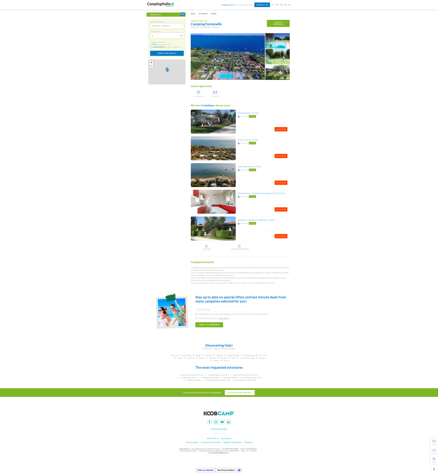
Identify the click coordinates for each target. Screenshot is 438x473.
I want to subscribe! (209, 325)
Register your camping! (239, 392)
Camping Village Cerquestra (218, 375)
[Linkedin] (228, 422)
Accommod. (203, 14)
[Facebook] (209, 422)
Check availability (167, 53)
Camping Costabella (193, 380)
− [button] (151, 65)
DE (281, 5)
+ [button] (151, 62)
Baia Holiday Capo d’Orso (252, 377)
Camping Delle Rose (230, 377)
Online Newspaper (219, 429)
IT (273, 5)
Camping (248, 442)
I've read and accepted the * (213, 318)
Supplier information (232, 442)
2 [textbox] (152, 36)
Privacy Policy (224, 318)
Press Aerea (226, 438)
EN (277, 5)
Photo (193, 14)
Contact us (262, 5)
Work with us (212, 438)
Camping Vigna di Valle (189, 377)
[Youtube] (222, 422)
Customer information (211, 442)
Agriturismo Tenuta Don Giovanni (245, 375)
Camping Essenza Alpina (210, 377)
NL (289, 5)
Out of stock (281, 129)
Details (213, 14)
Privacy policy (192, 442)
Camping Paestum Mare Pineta (191, 375)
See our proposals (278, 23)
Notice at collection (205, 470)
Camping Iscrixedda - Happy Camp (217, 380)
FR (285, 5)
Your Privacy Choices (226, 470)
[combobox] (167, 36)
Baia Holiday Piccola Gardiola (245, 380)
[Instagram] (216, 422)
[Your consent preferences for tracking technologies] (434, 469)
